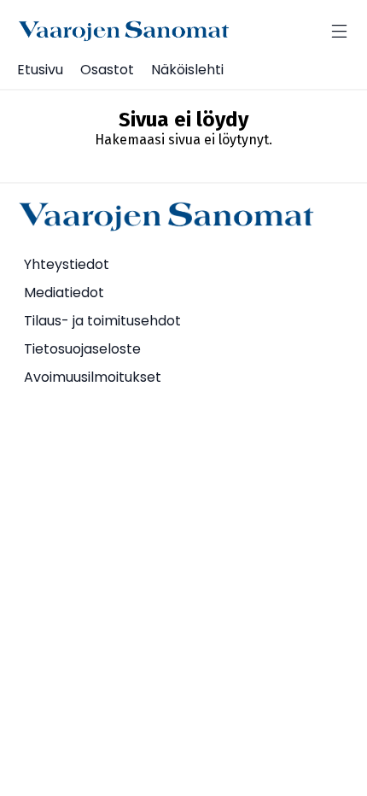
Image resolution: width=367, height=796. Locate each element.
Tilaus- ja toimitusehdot (102, 321)
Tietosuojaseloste (82, 349)
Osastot (107, 69)
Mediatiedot (64, 292)
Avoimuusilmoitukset (92, 377)
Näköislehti (187, 69)
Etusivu (40, 69)
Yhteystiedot (66, 264)
